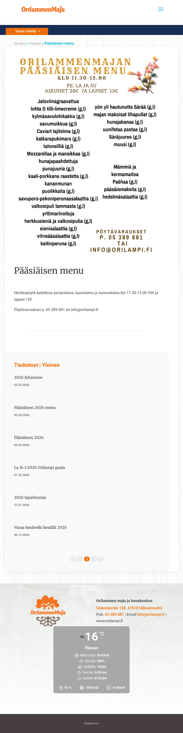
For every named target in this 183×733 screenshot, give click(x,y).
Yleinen (35, 43)
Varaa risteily (25, 31)
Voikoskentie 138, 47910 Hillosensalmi (129, 608)
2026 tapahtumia (30, 497)
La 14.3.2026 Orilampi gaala (39, 467)
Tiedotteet (26, 365)
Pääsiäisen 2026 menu (35, 407)
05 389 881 (114, 614)
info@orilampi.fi (150, 614)
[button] (161, 12)
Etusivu (19, 43)
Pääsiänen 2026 (29, 437)
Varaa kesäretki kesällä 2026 (40, 527)
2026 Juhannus (28, 377)
